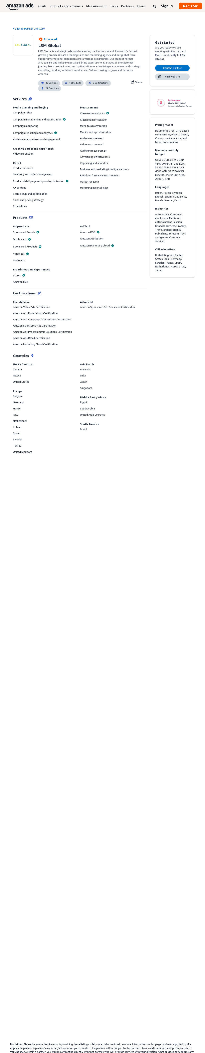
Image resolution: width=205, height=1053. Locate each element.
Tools (114, 6)
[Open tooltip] (64, 119)
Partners (127, 6)
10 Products (75, 82)
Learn (141, 6)
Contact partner (172, 68)
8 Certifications (100, 82)
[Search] (154, 6)
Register (190, 6)
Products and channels (66, 6)
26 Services (51, 82)
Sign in (167, 6)
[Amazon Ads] (16, 6)
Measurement (96, 6)
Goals (42, 6)
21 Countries (52, 88)
